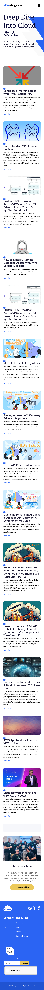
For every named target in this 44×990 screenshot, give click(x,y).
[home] (16, 5)
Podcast (19, 931)
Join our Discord (22, 936)
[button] (39, 5)
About (5, 923)
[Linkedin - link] (34, 908)
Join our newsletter (13, 959)
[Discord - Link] (39, 908)
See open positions (22, 887)
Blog (18, 927)
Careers (6, 927)
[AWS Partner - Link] (10, 951)
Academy (19, 923)
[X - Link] (30, 908)
